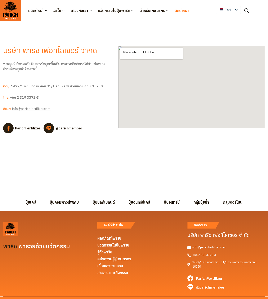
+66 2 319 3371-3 (24, 97)
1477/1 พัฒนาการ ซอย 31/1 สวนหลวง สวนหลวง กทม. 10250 (57, 86)
